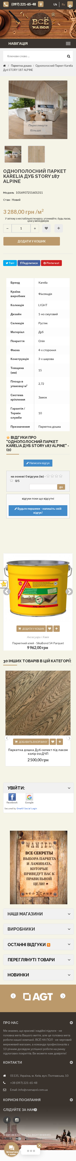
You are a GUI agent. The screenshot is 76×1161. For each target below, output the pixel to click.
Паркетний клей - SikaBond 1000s (38, 643)
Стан (6, 199)
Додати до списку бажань (46, 228)
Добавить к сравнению (60, 742)
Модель (8, 192)
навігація (18, 43)
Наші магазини (25, 913)
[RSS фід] (48, 944)
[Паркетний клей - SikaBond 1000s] (38, 587)
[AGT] (38, 997)
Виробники (21, 929)
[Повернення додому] (4, 65)
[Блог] (38, 867)
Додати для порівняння (58, 228)
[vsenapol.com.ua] (41, 24)
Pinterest (52, 263)
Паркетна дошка (21, 65)
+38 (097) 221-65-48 (23, 1082)
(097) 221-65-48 (23, 4)
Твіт (11, 263)
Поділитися (30, 263)
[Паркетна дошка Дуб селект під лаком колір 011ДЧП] (38, 703)
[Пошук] (68, 57)
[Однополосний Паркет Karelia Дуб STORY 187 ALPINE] (13, 154)
